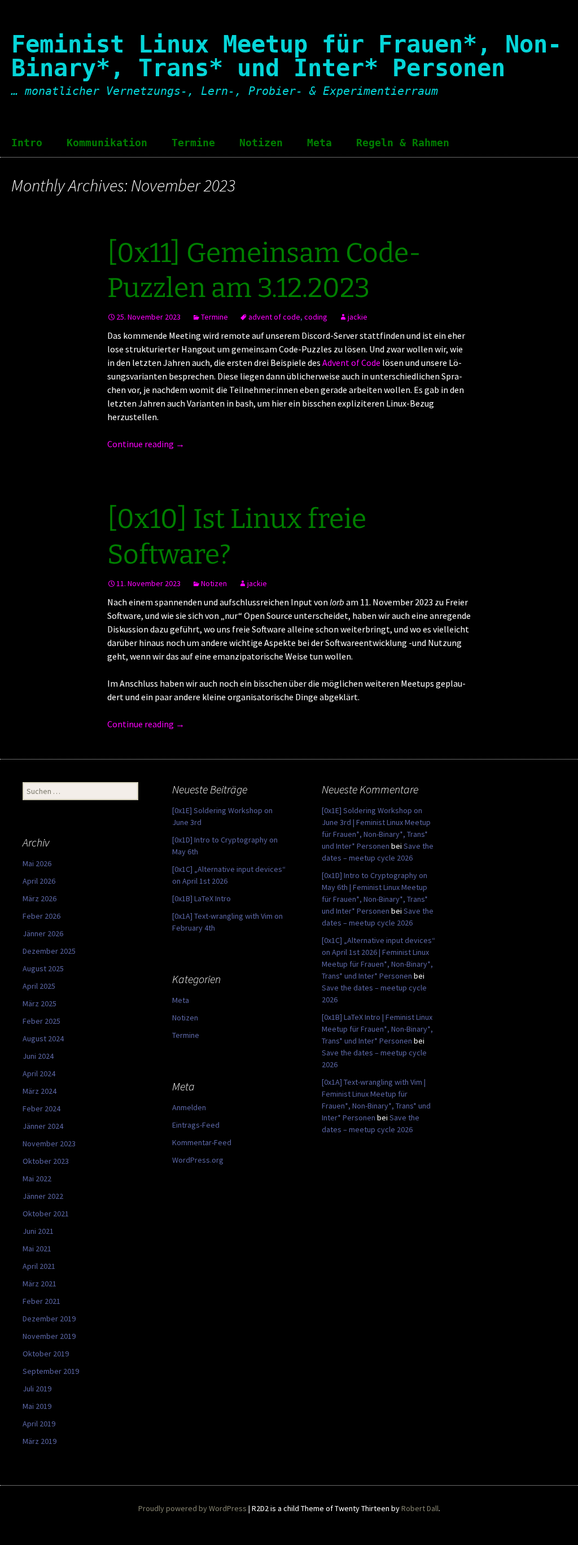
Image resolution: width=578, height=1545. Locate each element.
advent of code (274, 317)
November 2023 (49, 1143)
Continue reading (146, 443)
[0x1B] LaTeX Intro (201, 898)
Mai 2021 (37, 1248)
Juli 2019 (37, 1388)
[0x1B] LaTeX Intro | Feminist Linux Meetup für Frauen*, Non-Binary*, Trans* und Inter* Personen (377, 1029)
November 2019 (49, 1336)
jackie (357, 317)
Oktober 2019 (46, 1353)
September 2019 (51, 1371)
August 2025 (43, 968)
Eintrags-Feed (196, 1125)
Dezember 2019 (49, 1318)
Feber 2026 (41, 916)
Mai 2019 (37, 1406)
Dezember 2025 (49, 951)
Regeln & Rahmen (402, 143)
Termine (193, 143)
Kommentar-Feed (201, 1142)
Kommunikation (107, 143)
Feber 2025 (41, 1021)
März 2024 (39, 1091)
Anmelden (189, 1107)
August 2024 (43, 1038)
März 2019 (39, 1441)
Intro (26, 143)
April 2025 (39, 986)
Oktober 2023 (46, 1161)
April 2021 (39, 1266)
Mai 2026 (37, 863)
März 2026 (39, 898)
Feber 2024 (41, 1108)
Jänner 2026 (43, 933)
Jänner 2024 (43, 1126)
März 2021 (39, 1283)
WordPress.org (198, 1160)
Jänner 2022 (43, 1196)
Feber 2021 (41, 1301)
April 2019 (39, 1424)
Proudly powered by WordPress (192, 1508)
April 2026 (39, 881)
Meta (319, 143)
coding (315, 317)
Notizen (261, 143)
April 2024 (39, 1073)
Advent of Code (351, 362)
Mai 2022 (37, 1178)
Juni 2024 (38, 1056)
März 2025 (39, 1003)
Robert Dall (420, 1508)
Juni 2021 (38, 1231)
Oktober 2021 (46, 1213)
